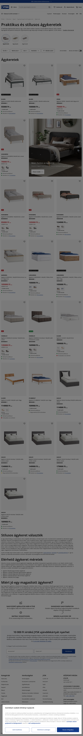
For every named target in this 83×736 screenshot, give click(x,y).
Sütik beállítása (17, 730)
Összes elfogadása (68, 730)
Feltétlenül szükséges (43, 730)
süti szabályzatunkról (34, 723)
